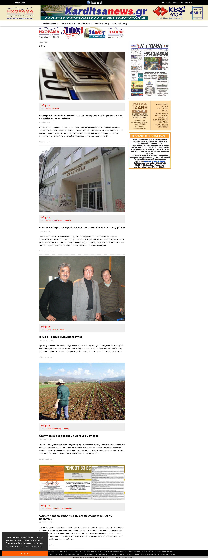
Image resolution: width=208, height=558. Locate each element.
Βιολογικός (56, 429)
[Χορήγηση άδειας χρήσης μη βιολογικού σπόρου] (78, 391)
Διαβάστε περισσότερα (45, 142)
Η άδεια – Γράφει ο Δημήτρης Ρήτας (60, 336)
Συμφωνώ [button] (25, 554)
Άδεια (48, 108)
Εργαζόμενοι (57, 220)
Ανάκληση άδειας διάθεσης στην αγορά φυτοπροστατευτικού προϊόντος (75, 517)
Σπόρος (66, 429)
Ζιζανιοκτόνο (67, 508)
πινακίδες (56, 108)
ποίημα (55, 330)
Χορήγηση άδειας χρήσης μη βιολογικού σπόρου (69, 435)
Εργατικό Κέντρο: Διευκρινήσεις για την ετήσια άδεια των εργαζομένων (82, 227)
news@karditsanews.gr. (167, 551)
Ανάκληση (56, 508)
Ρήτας (62, 330)
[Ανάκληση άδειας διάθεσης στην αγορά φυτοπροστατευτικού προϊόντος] (78, 482)
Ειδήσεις (45, 105)
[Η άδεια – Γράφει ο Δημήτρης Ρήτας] (78, 289)
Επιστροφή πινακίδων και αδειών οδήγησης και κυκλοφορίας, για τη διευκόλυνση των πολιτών (81, 117)
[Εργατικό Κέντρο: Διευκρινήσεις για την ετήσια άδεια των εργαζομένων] (78, 179)
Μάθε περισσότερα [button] (34, 546)
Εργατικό (67, 220)
